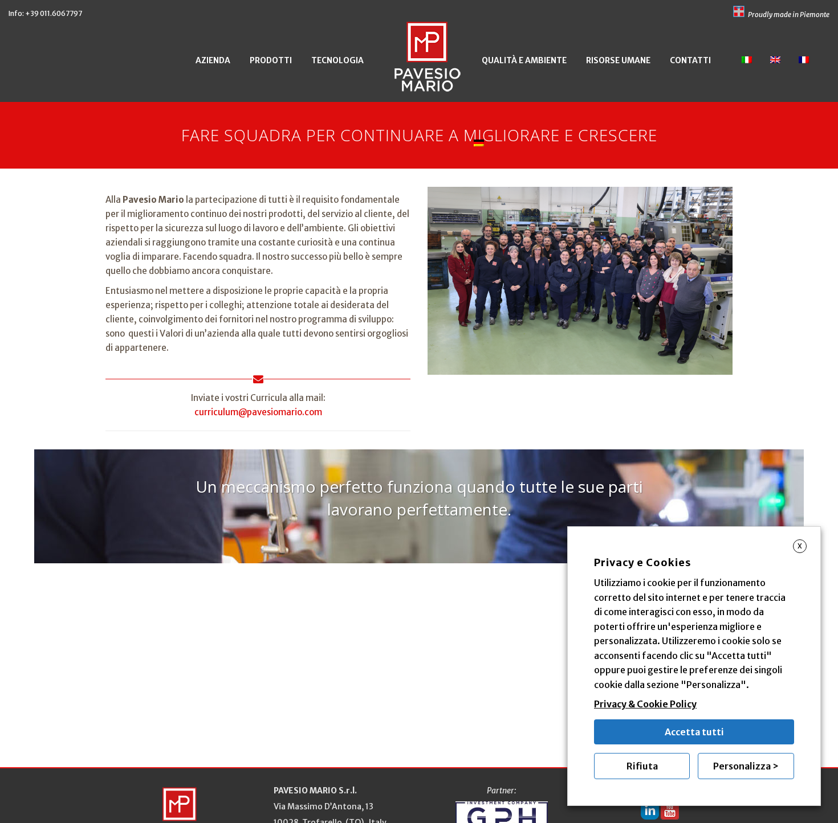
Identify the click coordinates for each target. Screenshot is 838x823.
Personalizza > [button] (746, 766)
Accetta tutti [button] (694, 732)
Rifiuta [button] (642, 766)
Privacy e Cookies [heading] (642, 562)
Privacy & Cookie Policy (645, 704)
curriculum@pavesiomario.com (258, 412)
